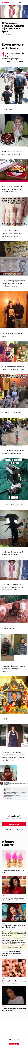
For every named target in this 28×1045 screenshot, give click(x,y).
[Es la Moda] (5, 2)
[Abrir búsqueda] (20, 2)
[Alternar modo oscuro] (24, 2)
